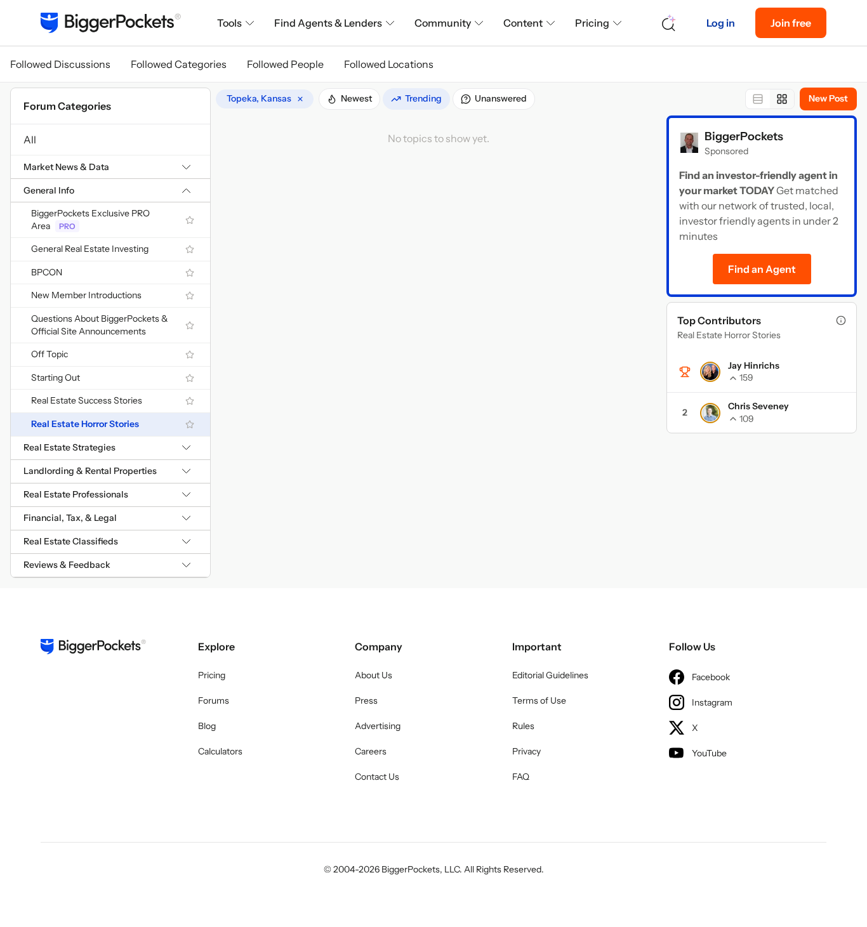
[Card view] (782, 98)
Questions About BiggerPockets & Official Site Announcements (99, 325)
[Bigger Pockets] (111, 23)
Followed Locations (389, 64)
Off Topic (49, 354)
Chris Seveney (758, 406)
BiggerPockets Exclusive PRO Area (90, 219)
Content (523, 22)
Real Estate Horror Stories (85, 424)
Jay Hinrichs (753, 365)
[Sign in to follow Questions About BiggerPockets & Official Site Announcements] (189, 325)
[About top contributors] (841, 320)
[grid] (265, 98)
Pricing (592, 22)
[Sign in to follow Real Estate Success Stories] (189, 401)
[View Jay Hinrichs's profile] (710, 372)
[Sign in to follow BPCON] (189, 272)
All (29, 139)
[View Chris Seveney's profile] (710, 413)
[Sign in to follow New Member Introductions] (189, 295)
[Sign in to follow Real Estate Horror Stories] (189, 424)
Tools (229, 22)
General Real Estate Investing (90, 248)
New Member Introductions (86, 295)
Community (442, 22)
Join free (791, 22)
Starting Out (55, 377)
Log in (720, 22)
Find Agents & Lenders (328, 22)
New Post (828, 98)
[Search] (669, 23)
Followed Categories (179, 64)
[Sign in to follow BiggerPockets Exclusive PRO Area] (189, 220)
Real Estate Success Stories (86, 400)
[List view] (758, 98)
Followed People (285, 64)
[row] (265, 98)
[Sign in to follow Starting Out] (189, 378)
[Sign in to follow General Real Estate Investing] (189, 249)
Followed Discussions (60, 64)
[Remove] (300, 99)
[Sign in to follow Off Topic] (189, 354)
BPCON (46, 272)
